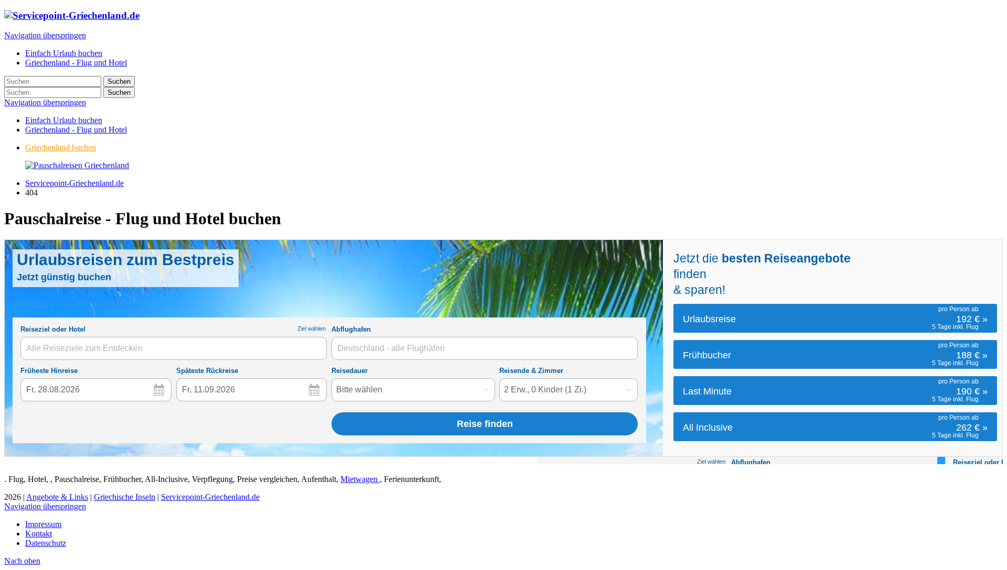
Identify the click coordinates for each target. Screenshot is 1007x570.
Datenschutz (45, 543)
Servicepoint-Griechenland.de (74, 183)
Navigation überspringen (45, 35)
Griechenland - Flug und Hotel (76, 129)
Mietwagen (360, 479)
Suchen (119, 81)
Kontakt (38, 533)
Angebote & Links (57, 496)
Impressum (43, 524)
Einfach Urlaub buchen (63, 120)
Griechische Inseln (124, 496)
